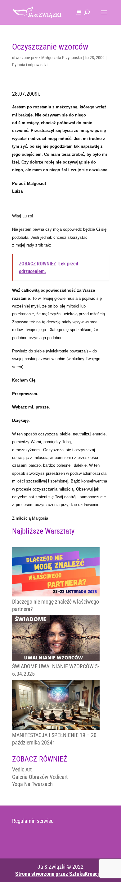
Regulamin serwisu (33, 821)
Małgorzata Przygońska (61, 57)
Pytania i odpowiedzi (29, 64)
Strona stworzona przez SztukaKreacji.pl (60, 874)
